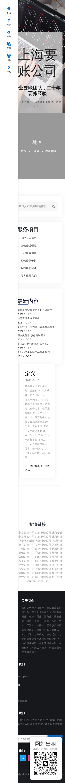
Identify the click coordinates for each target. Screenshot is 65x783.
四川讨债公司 (43, 557)
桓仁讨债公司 (43, 565)
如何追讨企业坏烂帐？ (29, 318)
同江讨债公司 (43, 573)
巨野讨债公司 (26, 565)
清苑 (27, 470)
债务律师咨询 (29, 275)
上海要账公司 (38, 61)
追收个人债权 (29, 238)
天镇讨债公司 (26, 553)
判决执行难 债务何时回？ (31, 335)
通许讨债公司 (43, 553)
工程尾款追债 (29, 253)
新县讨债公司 (26, 545)
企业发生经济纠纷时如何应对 (33, 343)
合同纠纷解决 (29, 268)
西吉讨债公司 (43, 561)
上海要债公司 (40, 102)
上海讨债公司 (22, 102)
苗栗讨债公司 (26, 569)
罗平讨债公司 (43, 545)
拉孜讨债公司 (43, 569)
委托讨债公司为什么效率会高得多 (36, 326)
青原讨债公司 (40, 581)
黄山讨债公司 (26, 573)
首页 (23, 151)
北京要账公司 (26, 537)
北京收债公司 (26, 532)
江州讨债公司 (26, 549)
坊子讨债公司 (43, 577)
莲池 (37, 466)
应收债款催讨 (29, 260)
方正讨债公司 (26, 561)
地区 (37, 141)
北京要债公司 (43, 532)
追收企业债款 (29, 245)
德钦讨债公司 (26, 577)
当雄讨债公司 (43, 541)
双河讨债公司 (43, 549)
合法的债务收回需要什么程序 (33, 352)
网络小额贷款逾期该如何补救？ (34, 309)
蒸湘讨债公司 (26, 557)
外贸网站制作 (26, 541)
